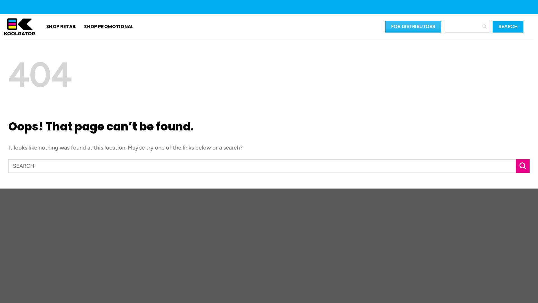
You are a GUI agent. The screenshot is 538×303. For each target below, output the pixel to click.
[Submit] (523, 166)
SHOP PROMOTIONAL (102, 26)
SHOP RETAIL (61, 26)
